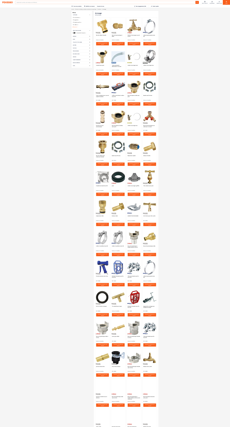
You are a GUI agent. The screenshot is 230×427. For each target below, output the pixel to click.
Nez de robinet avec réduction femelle (100, 156)
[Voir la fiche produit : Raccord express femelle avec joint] (118, 117)
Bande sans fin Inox (116, 155)
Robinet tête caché (147, 366)
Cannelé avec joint (100, 65)
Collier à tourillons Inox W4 (102, 246)
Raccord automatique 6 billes (117, 36)
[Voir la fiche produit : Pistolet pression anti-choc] (102, 267)
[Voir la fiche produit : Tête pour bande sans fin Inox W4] (150, 327)
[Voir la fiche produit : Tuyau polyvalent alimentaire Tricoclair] (118, 56)
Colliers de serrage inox (148, 65)
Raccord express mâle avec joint (133, 96)
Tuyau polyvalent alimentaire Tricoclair (116, 66)
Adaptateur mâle (100, 215)
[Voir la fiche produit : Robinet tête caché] (150, 358)
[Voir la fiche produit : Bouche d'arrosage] (118, 418)
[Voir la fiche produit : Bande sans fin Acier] (150, 86)
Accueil (72, 9)
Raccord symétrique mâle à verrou (102, 337)
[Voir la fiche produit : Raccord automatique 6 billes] (118, 26)
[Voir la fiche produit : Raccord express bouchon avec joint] (150, 388)
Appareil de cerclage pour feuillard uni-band (149, 307)
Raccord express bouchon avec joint (149, 397)
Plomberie (99, 9)
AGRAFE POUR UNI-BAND (133, 215)
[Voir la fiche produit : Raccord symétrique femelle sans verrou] (134, 358)
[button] (90, 15)
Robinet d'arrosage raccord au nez (134, 36)
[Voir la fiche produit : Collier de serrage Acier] (134, 56)
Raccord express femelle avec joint (117, 126)
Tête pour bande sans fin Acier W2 (133, 277)
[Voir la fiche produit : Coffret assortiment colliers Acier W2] (118, 86)
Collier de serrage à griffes (133, 185)
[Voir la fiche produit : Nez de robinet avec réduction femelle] (102, 147)
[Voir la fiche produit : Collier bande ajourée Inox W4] (150, 267)
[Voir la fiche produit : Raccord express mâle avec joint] (134, 86)
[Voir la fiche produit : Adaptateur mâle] (102, 207)
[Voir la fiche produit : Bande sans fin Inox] (118, 147)
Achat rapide (156, 6)
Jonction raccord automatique (99, 126)
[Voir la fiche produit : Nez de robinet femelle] (102, 26)
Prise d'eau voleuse (116, 366)
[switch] (74, 33)
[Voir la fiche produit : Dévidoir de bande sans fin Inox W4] (134, 297)
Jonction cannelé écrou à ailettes (101, 397)
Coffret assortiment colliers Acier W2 (118, 96)
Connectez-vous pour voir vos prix (102, 44)
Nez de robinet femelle (101, 35)
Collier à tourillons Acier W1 (118, 246)
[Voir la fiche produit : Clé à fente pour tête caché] (150, 207)
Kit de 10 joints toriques (101, 306)
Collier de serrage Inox (132, 125)
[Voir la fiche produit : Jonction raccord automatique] (102, 117)
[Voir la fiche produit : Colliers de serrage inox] (150, 56)
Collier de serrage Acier (133, 65)
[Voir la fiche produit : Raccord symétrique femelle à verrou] (134, 327)
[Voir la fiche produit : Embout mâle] (118, 207)
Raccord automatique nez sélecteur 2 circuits (149, 126)
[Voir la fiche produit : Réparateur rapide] (134, 147)
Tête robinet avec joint (148, 185)
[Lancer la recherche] (197, 2)
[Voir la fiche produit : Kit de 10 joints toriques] (102, 297)
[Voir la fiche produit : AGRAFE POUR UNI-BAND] (134, 207)
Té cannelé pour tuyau (117, 306)
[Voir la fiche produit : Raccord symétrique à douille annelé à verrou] (134, 237)
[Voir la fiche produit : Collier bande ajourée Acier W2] (150, 26)
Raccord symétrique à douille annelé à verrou (133, 246)
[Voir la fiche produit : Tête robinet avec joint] (150, 177)
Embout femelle (146, 155)
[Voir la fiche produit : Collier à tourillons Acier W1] (118, 237)
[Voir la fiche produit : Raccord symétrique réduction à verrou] (134, 418)
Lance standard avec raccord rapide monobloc (102, 96)
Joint (113, 185)
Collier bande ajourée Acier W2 (149, 36)
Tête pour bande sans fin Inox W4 (148, 337)
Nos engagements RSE (141, 6)
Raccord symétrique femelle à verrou (134, 337)
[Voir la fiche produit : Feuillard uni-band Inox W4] (102, 177)
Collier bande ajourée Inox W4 (149, 277)
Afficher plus (74, 26)
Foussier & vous (100, 6)
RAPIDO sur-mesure (90, 6)
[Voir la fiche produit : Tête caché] (102, 418)
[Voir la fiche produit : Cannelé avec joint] (102, 56)
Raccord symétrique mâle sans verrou (117, 397)
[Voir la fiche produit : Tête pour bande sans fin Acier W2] (134, 267)
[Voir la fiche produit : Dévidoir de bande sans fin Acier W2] (118, 267)
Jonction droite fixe (100, 366)
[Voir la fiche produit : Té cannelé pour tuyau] (118, 297)
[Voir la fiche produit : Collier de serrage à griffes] (134, 177)
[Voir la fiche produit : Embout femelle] (150, 147)
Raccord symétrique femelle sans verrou (134, 367)
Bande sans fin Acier (147, 95)
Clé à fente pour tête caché (149, 215)
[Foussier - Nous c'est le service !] (7, 2)
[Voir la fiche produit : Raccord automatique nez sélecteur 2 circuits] (150, 117)
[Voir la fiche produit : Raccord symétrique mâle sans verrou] (118, 388)
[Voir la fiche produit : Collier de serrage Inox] (134, 117)
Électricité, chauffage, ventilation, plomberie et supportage (85, 9)
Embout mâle (115, 215)
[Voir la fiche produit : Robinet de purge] (150, 418)
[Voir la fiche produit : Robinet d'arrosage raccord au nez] (134, 26)
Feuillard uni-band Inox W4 (102, 185)
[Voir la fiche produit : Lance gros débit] (118, 327)
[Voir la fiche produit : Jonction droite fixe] (102, 358)
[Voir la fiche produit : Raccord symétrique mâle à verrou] (102, 327)
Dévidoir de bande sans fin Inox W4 (133, 307)
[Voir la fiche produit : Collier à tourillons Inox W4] (102, 237)
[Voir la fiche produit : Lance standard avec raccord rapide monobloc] (102, 86)
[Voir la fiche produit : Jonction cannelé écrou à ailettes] (102, 388)
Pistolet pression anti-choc (102, 276)
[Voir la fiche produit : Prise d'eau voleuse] (118, 358)
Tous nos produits (77, 6)
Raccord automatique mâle (149, 246)
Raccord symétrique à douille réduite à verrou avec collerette (134, 398)
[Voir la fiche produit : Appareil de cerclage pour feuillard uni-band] (150, 297)
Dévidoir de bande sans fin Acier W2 (117, 277)
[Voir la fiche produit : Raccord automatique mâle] (150, 237)
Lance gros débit (115, 336)
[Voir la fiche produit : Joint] (118, 177)
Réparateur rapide (132, 155)
